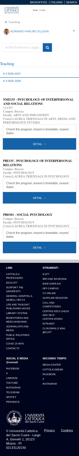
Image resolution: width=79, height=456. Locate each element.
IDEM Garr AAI (52, 283)
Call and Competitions (52, 304)
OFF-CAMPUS (50, 288)
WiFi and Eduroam (54, 279)
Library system (16, 313)
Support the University (14, 289)
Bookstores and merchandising (17, 320)
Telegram (13, 392)
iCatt (46, 274)
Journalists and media (17, 328)
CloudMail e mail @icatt (54, 330)
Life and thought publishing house (18, 306)
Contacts (12, 348)
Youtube (12, 383)
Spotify (11, 397)
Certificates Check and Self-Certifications (56, 315)
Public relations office (17, 337)
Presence (13, 402)
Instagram (13, 387)
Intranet (49, 323)
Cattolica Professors (14, 276)
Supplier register (55, 298)
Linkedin (12, 378)
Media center (52, 365)
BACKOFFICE (38, 2)
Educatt (11, 282)
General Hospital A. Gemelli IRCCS (19, 298)
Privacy (49, 430)
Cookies (67, 430)
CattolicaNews (53, 369)
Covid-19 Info (15, 343)
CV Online (49, 293)
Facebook (12, 368)
